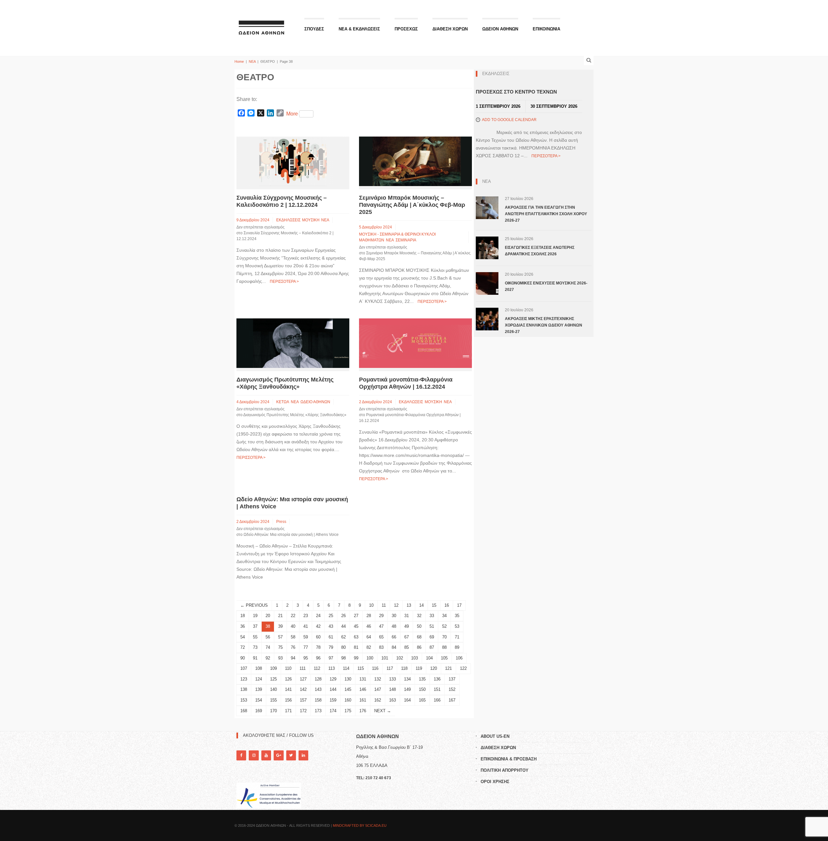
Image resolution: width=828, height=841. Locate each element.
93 (280, 658)
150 (422, 689)
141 (288, 689)
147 (377, 689)
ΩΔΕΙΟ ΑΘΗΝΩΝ (315, 402)
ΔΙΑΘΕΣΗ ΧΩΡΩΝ (450, 29)
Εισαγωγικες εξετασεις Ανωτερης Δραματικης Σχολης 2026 (539, 250)
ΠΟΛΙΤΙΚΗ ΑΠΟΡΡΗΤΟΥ (504, 770)
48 (394, 626)
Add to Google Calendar (509, 119)
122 (463, 668)
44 (343, 626)
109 (273, 668)
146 (362, 689)
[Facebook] (241, 755)
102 (399, 658)
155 (273, 700)
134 (407, 679)
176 (362, 710)
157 (303, 700)
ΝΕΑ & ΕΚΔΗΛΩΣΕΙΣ (359, 29)
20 (268, 615)
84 (394, 647)
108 (258, 668)
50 (419, 626)
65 (381, 637)
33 (432, 615)
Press (281, 521)
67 (406, 637)
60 (318, 637)
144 (333, 689)
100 (369, 658)
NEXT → (382, 710)
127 (303, 679)
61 (331, 637)
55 (255, 637)
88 (444, 647)
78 (318, 647)
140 (273, 689)
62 (343, 637)
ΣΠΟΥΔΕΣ (314, 29)
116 (375, 668)
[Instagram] (253, 755)
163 (392, 700)
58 (293, 637)
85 (406, 647)
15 (434, 605)
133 (392, 679)
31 (406, 615)
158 (318, 700)
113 (331, 668)
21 (280, 615)
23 (305, 615)
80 (343, 647)
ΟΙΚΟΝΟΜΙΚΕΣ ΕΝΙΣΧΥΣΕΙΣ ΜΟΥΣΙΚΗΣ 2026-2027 (546, 286)
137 (452, 679)
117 (390, 668)
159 (333, 700)
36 (242, 626)
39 (280, 626)
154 (258, 700)
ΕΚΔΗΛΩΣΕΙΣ (288, 220)
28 (368, 615)
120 (433, 668)
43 (331, 626)
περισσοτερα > (284, 281)
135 (422, 679)
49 (406, 626)
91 (255, 658)
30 (394, 615)
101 (384, 658)
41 (305, 626)
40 (293, 626)
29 (381, 615)
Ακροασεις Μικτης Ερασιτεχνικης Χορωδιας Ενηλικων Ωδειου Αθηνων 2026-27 (543, 325)
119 (419, 668)
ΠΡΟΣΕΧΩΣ (406, 29)
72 (242, 647)
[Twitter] (291, 755)
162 (377, 700)
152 (452, 689)
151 (437, 689)
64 (368, 637)
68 (419, 637)
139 (258, 689)
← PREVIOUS (254, 605)
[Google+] (278, 755)
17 (459, 605)
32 (419, 615)
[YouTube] (266, 755)
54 (242, 637)
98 (343, 658)
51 (432, 626)
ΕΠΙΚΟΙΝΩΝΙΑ (546, 29)
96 (318, 658)
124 (258, 679)
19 (255, 615)
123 (243, 679)
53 (457, 626)
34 (444, 615)
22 (293, 615)
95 (305, 658)
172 (303, 710)
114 (346, 668)
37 (255, 626)
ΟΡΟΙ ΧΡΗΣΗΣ (495, 781)
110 (288, 668)
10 (371, 605)
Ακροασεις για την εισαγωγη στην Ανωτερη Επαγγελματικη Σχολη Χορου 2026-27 (546, 214)
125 (273, 679)
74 (268, 647)
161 (362, 700)
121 (448, 668)
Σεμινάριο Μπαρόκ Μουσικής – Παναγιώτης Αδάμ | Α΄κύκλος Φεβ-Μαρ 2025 (412, 204)
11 (384, 605)
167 (452, 700)
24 (318, 615)
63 (356, 637)
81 (356, 647)
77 (305, 647)
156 (288, 700)
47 (381, 626)
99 (356, 658)
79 (331, 647)
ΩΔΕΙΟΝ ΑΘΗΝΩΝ (500, 29)
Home (239, 61)
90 (242, 658)
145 (347, 689)
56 (268, 637)
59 (305, 637)
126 (288, 679)
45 (356, 626)
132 (377, 679)
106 (459, 658)
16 (446, 605)
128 (318, 679)
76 (293, 647)
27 (356, 615)
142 (303, 689)
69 (432, 637)
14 (421, 605)
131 (362, 679)
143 (318, 689)
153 (243, 700)
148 (392, 689)
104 (429, 658)
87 (432, 647)
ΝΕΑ (252, 61)
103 (414, 658)
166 (437, 700)
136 (437, 679)
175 (347, 710)
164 (407, 700)
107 (243, 668)
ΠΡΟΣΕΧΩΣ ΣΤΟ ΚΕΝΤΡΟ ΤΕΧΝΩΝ (516, 91)
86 (419, 647)
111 (303, 668)
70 (444, 637)
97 (331, 658)
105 (444, 658)
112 (317, 668)
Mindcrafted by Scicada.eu (360, 825)
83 (381, 647)
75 (280, 647)
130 (347, 679)
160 (347, 700)
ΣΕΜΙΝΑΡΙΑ (406, 240)
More (292, 113)
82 (368, 647)
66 (394, 637)
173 (318, 710)
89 (457, 647)
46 (368, 626)
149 (407, 689)
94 (293, 658)
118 (404, 668)
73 (255, 647)
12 (396, 605)
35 (457, 615)
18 (242, 615)
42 (318, 626)
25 (331, 615)
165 (422, 700)
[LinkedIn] (303, 755)
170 (273, 710)
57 (280, 637)
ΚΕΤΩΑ (282, 402)
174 (333, 710)
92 (268, 658)
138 (243, 689)
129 (333, 679)
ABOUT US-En (495, 736)
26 (343, 615)
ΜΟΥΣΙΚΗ (311, 220)
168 (243, 710)
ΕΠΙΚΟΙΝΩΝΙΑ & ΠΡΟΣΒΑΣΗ (509, 759)
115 (360, 668)
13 (409, 605)
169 (258, 710)
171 (288, 710)
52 (444, 626)
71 (457, 637)
